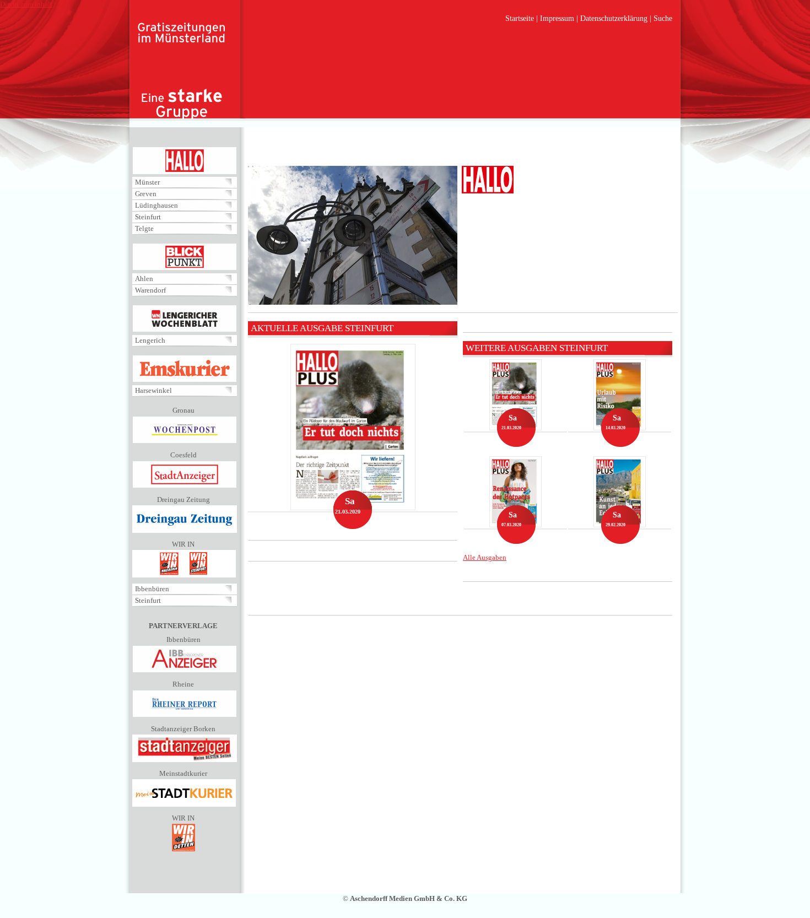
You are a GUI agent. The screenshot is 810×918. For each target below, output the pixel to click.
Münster (147, 182)
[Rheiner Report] (184, 715)
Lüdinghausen (156, 205)
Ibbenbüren (152, 589)
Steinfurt (148, 217)
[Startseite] (182, 71)
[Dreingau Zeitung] (184, 530)
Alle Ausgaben (484, 557)
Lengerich (150, 340)
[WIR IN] (184, 575)
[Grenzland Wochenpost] (184, 441)
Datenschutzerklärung (613, 18)
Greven (145, 194)
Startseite (519, 18)
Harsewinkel (153, 390)
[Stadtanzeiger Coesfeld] (184, 486)
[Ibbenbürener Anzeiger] (184, 670)
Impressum (557, 18)
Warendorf (150, 290)
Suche (663, 18)
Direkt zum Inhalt (26, 4)
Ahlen (144, 278)
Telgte (144, 228)
